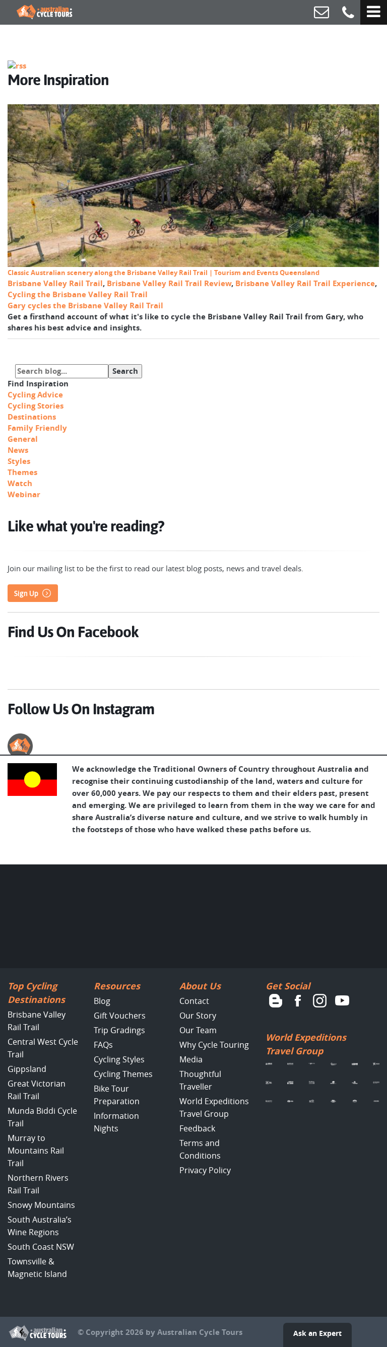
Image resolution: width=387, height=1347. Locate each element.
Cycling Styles (119, 1059)
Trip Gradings (119, 1030)
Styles (19, 461)
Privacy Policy (205, 1170)
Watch (20, 483)
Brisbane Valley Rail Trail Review (169, 283)
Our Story (197, 1015)
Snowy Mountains (41, 1204)
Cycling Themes (123, 1074)
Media (191, 1059)
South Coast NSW (41, 1246)
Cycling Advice (35, 394)
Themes (22, 472)
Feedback (197, 1128)
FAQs (103, 1044)
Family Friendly (37, 428)
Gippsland (27, 1068)
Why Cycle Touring (214, 1044)
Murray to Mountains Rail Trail (36, 1150)
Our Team (198, 1030)
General (23, 439)
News (18, 450)
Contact (194, 1000)
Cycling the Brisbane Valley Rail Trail (78, 294)
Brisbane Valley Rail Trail (55, 283)
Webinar (24, 494)
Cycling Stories (35, 405)
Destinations (32, 417)
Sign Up (26, 593)
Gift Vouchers (120, 1015)
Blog (102, 1000)
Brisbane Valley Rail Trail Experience (305, 283)
